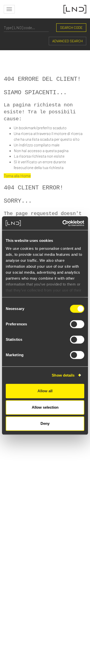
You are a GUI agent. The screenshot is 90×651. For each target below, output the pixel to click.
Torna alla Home (17, 175)
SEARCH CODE (71, 27)
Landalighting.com (69, 566)
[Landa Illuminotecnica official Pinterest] (82, 584)
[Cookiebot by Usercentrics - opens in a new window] (63, 223)
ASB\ (55, 635)
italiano (79, 574)
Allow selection (45, 407)
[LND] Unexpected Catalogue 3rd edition (40, 481)
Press (81, 558)
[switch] (77, 324)
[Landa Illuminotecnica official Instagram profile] (43, 584)
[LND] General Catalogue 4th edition (36, 463)
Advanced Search (67, 41)
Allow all (45, 391)
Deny (45, 423)
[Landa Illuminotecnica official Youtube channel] (69, 584)
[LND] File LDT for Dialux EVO (29, 535)
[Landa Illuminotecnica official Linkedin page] (55, 584)
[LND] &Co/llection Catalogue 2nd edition (41, 499)
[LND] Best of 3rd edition (26, 517)
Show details (63, 375)
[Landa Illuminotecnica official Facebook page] (31, 584)
